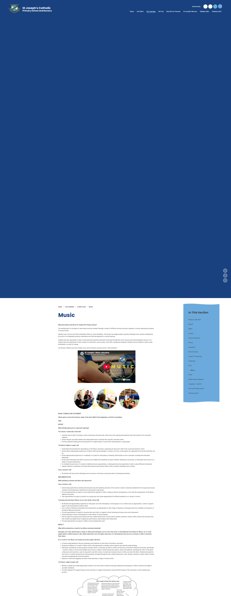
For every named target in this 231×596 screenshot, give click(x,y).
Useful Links (196, 6)
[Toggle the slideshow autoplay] (225, 280)
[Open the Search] (215, 6)
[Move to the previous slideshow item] (225, 276)
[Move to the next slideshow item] (225, 271)
